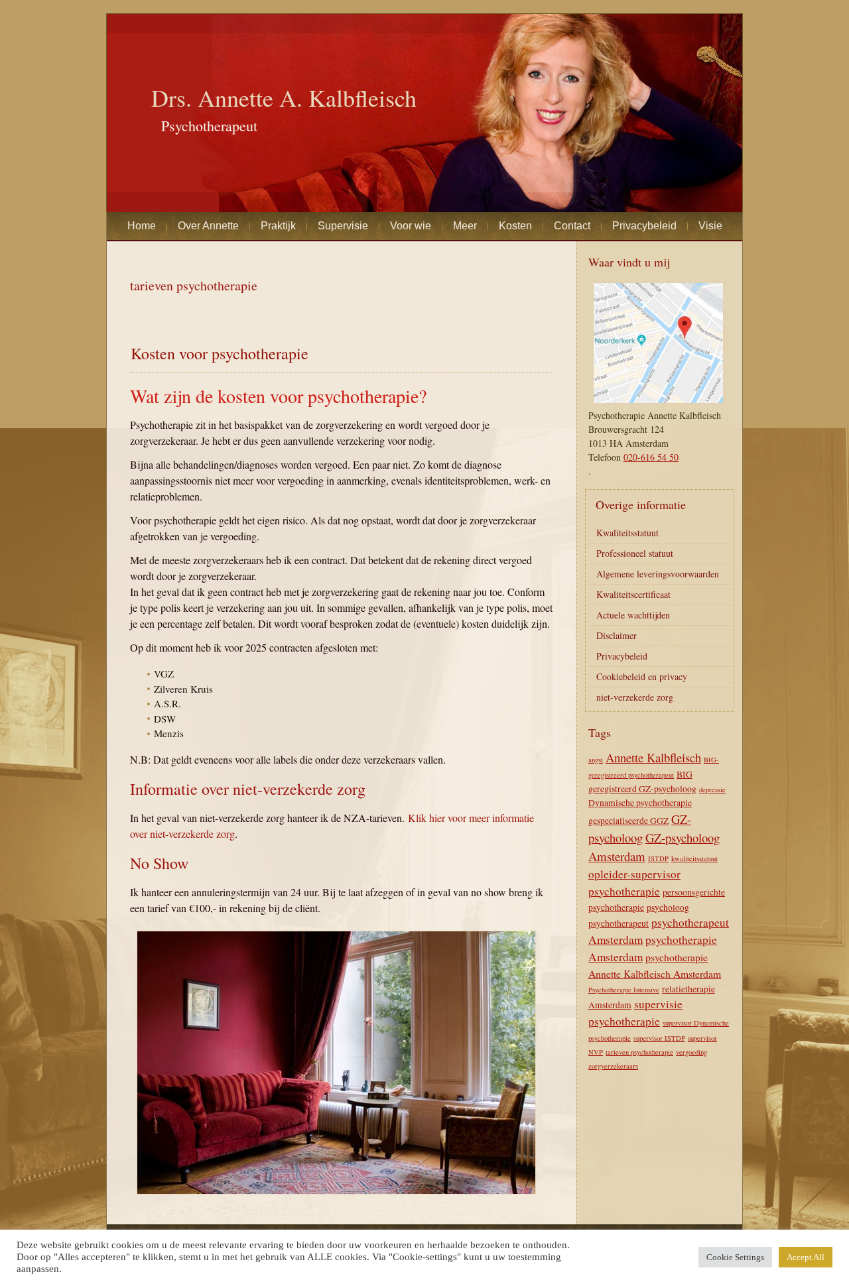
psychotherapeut (618, 923)
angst (595, 759)
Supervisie (343, 225)
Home (141, 225)
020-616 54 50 (651, 457)
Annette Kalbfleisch (653, 757)
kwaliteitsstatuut (694, 858)
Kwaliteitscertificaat (633, 594)
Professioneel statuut (634, 553)
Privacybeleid (644, 225)
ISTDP (658, 858)
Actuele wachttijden (633, 615)
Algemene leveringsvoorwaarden (657, 573)
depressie (712, 789)
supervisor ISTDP (659, 1038)
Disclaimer (616, 635)
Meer (465, 225)
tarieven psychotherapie (639, 1052)
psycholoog (668, 907)
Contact (572, 225)
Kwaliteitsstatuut (627, 532)
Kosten (515, 225)
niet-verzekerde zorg (634, 697)
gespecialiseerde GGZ (628, 821)
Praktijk (278, 225)
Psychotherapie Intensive (623, 989)
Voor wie (410, 225)
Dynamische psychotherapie (640, 803)
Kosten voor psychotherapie (219, 353)
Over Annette (208, 225)
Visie (710, 225)
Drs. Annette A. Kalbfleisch (284, 97)
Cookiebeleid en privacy (641, 676)
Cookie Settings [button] (735, 1257)
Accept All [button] (805, 1257)
